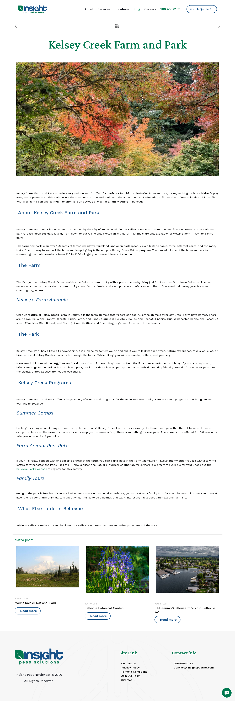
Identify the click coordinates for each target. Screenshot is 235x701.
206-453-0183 (183, 663)
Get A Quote (199, 9)
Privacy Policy (130, 667)
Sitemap (126, 680)
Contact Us (128, 663)
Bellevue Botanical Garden (104, 608)
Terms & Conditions (134, 671)
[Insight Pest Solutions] (32, 9)
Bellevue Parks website (31, 469)
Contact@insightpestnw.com (194, 667)
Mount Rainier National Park (35, 603)
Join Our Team (131, 675)
